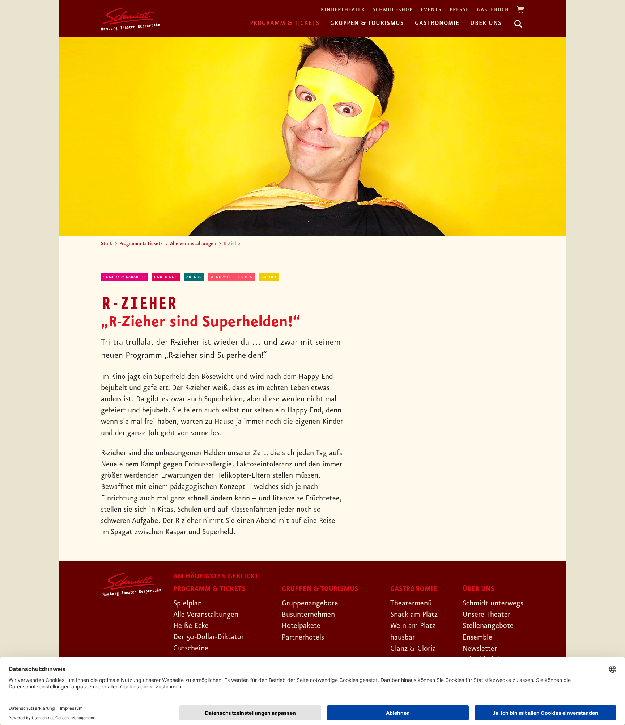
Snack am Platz (414, 614)
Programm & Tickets (284, 23)
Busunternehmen (308, 614)
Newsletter (480, 648)
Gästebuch (493, 10)
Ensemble (477, 637)
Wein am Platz (412, 625)
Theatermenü (411, 603)
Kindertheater (343, 10)
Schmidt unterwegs (493, 603)
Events (431, 10)
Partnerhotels (303, 637)
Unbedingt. (166, 277)
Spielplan (187, 603)
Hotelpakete (301, 625)
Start (106, 244)
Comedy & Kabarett (124, 277)
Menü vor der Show (231, 277)
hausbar (402, 637)
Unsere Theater (486, 614)
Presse (459, 10)
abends (193, 277)
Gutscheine (190, 648)
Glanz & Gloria (413, 648)
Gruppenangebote (310, 603)
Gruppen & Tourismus (367, 23)
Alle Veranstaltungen (193, 244)
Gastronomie (437, 23)
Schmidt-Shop (393, 10)
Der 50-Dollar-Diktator (208, 637)
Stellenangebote (488, 625)
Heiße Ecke (191, 625)
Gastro (269, 277)
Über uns (486, 23)
